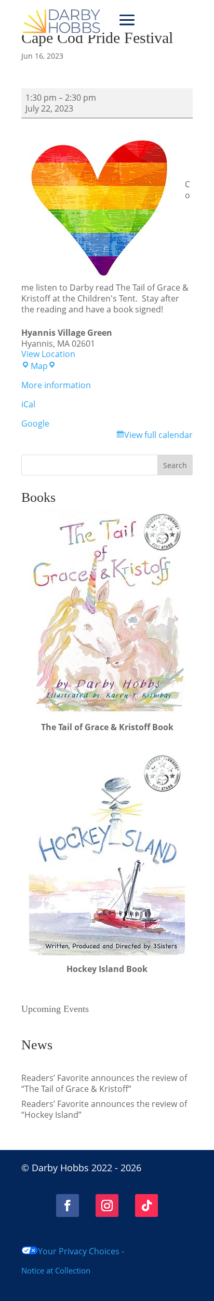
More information (56, 385)
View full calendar (158, 435)
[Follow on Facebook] (67, 1205)
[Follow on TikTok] (146, 1205)
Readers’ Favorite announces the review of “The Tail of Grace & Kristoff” (104, 1083)
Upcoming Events (55, 1009)
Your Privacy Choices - (81, 1251)
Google (35, 423)
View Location (48, 354)
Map (43, 366)
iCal (28, 404)
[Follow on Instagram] (107, 1205)
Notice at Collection (55, 1270)
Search (175, 465)
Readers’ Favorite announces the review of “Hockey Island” (104, 1109)
